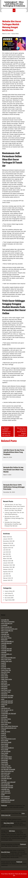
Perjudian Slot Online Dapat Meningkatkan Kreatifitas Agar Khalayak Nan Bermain (13, 524)
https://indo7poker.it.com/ (8, 739)
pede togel (4, 683)
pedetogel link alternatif (7, 800)
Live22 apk (4, 715)
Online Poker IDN (6, 670)
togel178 (3, 663)
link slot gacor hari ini (7, 710)
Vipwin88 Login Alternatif (8, 782)
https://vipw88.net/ (6, 627)
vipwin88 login (5, 789)
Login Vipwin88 (5, 791)
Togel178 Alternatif (6, 648)
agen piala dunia (5, 793)
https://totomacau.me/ (7, 771)
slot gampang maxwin (16, 98)
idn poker (3, 737)
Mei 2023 (6, 554)
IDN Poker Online (6, 719)
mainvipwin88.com (6, 654)
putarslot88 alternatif (7, 701)
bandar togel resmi (6, 661)
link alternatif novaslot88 (8, 769)
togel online (4, 724)
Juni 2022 (6, 576)
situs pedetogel (5, 796)
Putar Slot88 (4, 746)
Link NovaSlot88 (5, 751)
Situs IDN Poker (5, 672)
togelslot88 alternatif (7, 702)
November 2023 (7, 541)
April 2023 (6, 556)
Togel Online (8, 600)
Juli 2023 (5, 550)
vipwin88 (3, 652)
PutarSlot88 (4, 760)
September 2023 (8, 545)
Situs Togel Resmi (6, 722)
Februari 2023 (7, 560)
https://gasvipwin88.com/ (8, 657)
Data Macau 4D (5, 684)
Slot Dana (4, 780)
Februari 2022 (7, 578)
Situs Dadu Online (9, 823)
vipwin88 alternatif (6, 643)
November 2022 (7, 567)
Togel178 (3, 645)
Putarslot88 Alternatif (7, 785)
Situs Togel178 (5, 775)
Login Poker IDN (5, 766)
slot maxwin (4, 720)
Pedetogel (4, 805)
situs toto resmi (5, 776)
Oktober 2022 (7, 569)
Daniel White (15, 33)
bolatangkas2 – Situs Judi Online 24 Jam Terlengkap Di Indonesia (14, 4)
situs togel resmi (5, 773)
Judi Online (8, 593)
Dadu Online (4, 675)
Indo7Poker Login (6, 690)
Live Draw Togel (5, 692)
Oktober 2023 (7, 543)
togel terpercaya (5, 802)
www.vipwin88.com (6, 623)
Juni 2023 (6, 552)
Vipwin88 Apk (5, 634)
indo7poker (4, 686)
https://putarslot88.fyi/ (7, 748)
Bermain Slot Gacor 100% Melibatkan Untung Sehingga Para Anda (14, 487)
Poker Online (8, 595)
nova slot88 (4, 711)
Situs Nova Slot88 (6, 742)
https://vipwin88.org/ (7, 630)
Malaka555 (4, 639)
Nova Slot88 (4, 740)
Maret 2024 (6, 536)
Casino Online (8, 591)
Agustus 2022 (7, 571)
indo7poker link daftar (7, 695)
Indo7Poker (4, 674)
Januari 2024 (7, 539)
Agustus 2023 (7, 547)
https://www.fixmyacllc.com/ (9, 629)
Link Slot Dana (5, 636)
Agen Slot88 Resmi (6, 757)
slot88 (3, 706)
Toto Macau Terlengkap (7, 621)
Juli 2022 (5, 574)
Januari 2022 (7, 580)
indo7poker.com (5, 708)
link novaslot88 (5, 784)
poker (2, 699)
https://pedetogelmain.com (8, 728)
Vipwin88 (3, 647)
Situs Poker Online (6, 638)
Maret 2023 (6, 558)
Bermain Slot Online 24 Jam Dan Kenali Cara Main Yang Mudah (13, 469)
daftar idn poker (5, 731)
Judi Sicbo (4, 681)
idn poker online (5, 668)
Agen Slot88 (4, 632)
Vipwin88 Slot (5, 620)
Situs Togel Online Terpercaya (9, 726)
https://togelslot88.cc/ (7, 641)
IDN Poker (12, 831)
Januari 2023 (7, 563)
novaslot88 (4, 625)
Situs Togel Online (6, 659)
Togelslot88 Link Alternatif (8, 713)
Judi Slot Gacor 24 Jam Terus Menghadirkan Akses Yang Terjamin (13, 452)
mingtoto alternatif (6, 767)
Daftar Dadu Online (6, 679)
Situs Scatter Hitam (6, 758)
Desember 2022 (7, 565)
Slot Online (8, 597)
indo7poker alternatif (7, 697)
